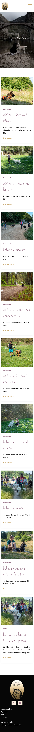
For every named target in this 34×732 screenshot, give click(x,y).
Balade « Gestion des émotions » (17, 445)
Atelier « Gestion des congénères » (16, 312)
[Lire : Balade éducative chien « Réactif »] (17, 545)
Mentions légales (7, 722)
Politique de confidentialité (11, 725)
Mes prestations (6, 709)
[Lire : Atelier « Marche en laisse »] (17, 160)
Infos (5, 628)
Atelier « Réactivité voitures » (15, 378)
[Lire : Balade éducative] (17, 226)
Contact (4, 717)
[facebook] (20, 703)
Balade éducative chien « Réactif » (14, 571)
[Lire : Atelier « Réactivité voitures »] (17, 352)
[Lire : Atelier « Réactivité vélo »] (17, 91)
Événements (7, 109)
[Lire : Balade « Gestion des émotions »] (17, 418)
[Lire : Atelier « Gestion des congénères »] (17, 286)
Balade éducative (14, 249)
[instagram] (14, 703)
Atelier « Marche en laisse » (16, 186)
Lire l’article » (8, 138)
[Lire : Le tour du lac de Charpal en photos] (17, 611)
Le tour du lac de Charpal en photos (15, 637)
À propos (4, 712)
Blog (2, 715)
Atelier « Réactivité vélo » (15, 117)
